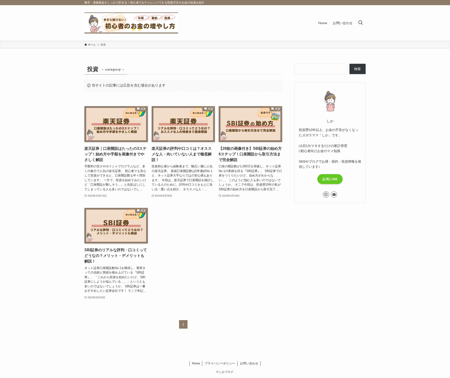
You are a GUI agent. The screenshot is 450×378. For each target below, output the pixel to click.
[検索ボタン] (360, 23)
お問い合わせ (249, 363)
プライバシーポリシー (220, 363)
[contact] (334, 194)
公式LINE (330, 179)
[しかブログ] (131, 23)
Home (196, 363)
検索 (357, 69)
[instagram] (326, 194)
